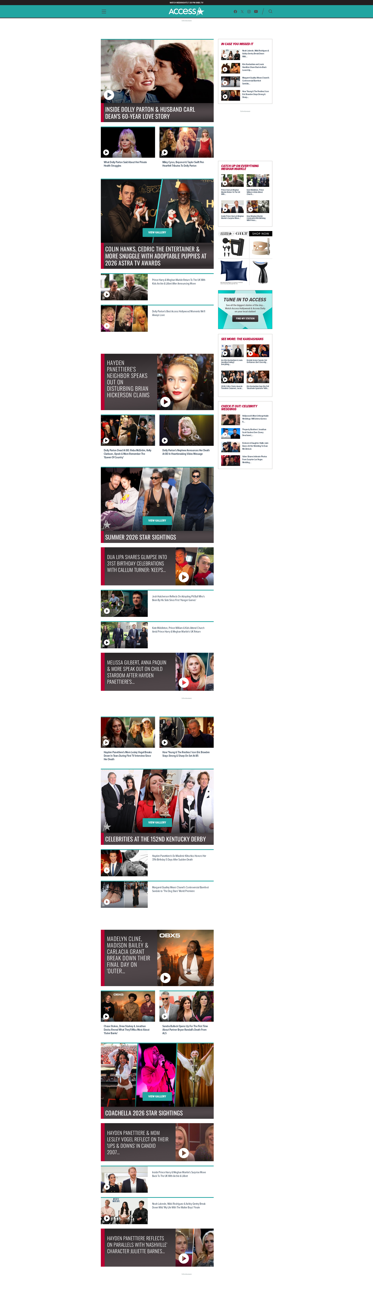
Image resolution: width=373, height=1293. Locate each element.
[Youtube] (256, 11)
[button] (103, 11)
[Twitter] (242, 11)
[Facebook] (235, 11)
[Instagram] (249, 11)
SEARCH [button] (270, 11)
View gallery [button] (157, 233)
